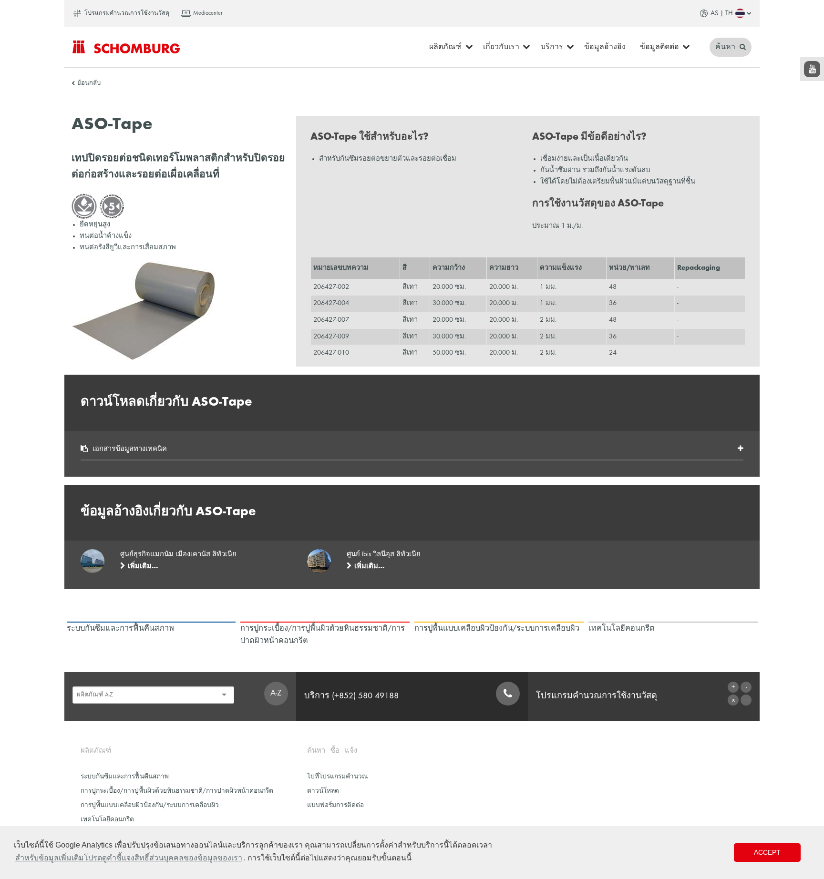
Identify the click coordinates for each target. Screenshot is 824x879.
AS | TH (722, 13)
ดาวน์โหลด (323, 791)
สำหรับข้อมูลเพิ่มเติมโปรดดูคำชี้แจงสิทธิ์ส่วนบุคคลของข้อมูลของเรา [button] (128, 858)
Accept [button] (767, 852)
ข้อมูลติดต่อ (659, 47)
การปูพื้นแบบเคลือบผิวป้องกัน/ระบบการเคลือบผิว (150, 805)
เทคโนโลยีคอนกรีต (107, 820)
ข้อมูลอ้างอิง (605, 47)
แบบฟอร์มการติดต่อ (335, 805)
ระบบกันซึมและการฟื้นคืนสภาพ (125, 777)
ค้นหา (726, 47)
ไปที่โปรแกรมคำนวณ (337, 777)
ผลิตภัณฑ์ (445, 47)
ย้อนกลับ (89, 83)
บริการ (552, 47)
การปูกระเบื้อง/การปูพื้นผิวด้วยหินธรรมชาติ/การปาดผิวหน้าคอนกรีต (177, 791)
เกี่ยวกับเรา (501, 47)
